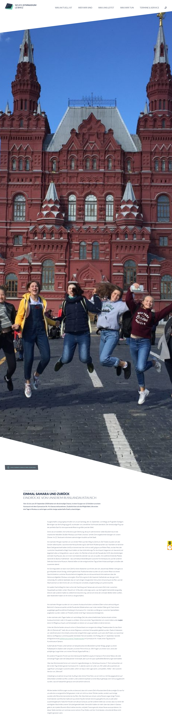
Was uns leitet (106, 7)
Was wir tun (127, 7)
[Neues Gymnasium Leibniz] (20, 9)
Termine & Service (149, 7)
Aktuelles (34, 491)
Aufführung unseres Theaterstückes (71, 639)
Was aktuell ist (63, 7)
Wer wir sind (85, 7)
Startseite (26, 491)
